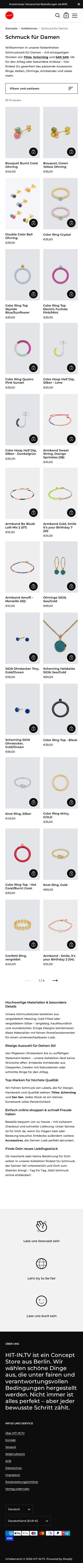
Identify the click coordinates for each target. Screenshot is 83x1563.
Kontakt (10, 1440)
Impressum (12, 1474)
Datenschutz (13, 1467)
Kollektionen (29, 28)
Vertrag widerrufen (17, 1488)
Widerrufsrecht (15, 1454)
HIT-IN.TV (39, 1558)
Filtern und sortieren (24, 88)
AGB (8, 1461)
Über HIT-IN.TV (15, 1433)
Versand (10, 1447)
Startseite (11, 28)
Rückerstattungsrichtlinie (21, 1481)
